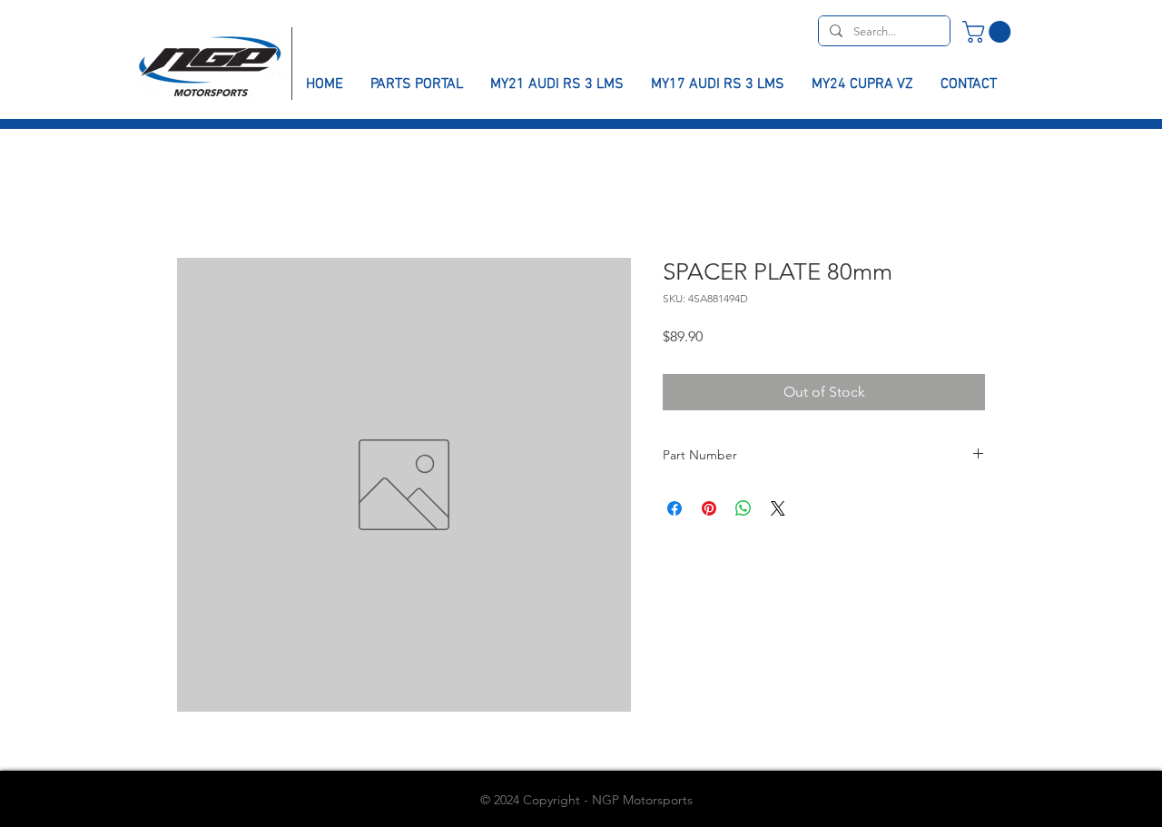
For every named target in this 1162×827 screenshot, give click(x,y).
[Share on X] (778, 508)
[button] (989, 32)
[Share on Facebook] (674, 508)
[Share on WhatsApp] (743, 508)
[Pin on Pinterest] (709, 508)
